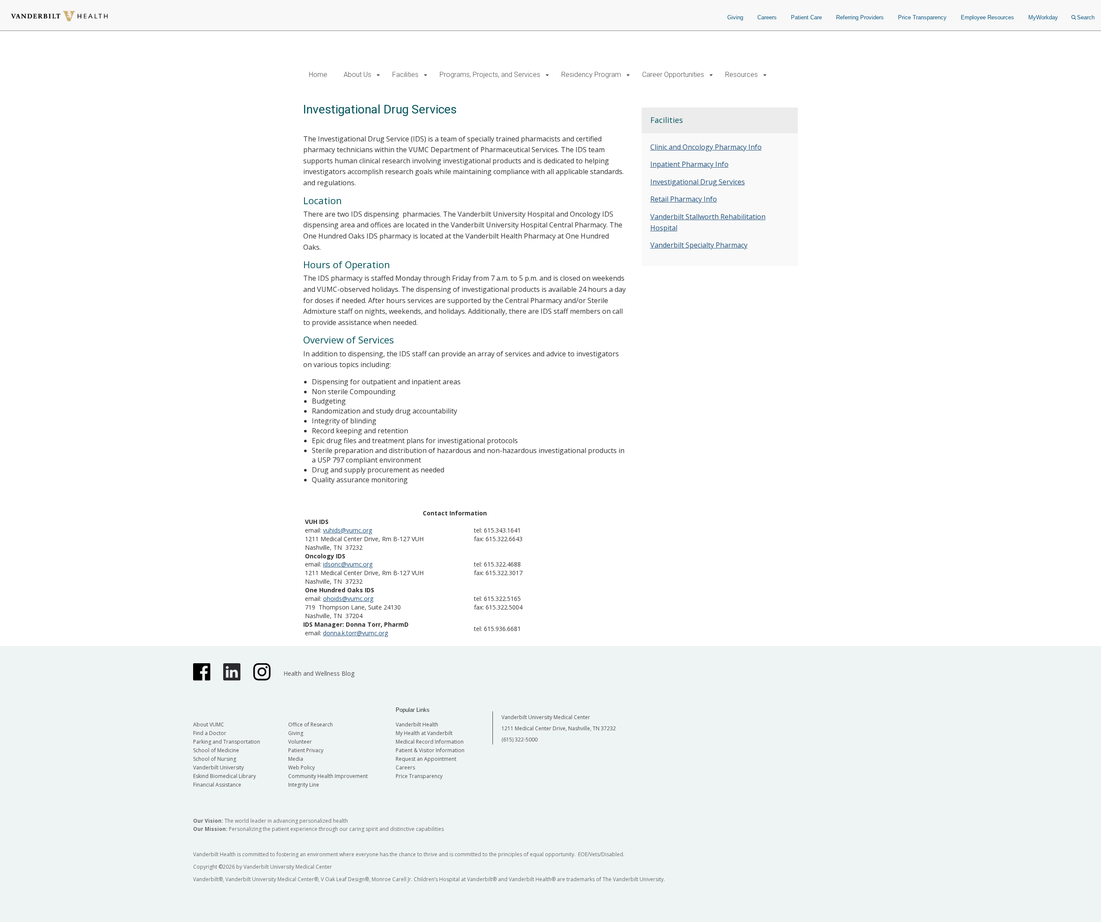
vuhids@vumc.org (347, 530)
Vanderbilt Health (417, 724)
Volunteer (300, 741)
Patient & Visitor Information (430, 750)
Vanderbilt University (218, 767)
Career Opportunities (673, 74)
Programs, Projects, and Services (490, 74)
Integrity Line (303, 784)
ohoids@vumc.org (348, 598)
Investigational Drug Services (697, 182)
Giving (735, 17)
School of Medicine (216, 750)
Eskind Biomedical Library (224, 776)
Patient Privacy (305, 750)
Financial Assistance (217, 784)
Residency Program (591, 74)
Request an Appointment (426, 759)
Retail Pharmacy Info (683, 199)
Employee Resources (987, 17)
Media (295, 759)
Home (318, 74)
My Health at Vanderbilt (424, 733)
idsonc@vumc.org (347, 564)
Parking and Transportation (226, 741)
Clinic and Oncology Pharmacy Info (706, 147)
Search (1086, 17)
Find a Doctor (209, 733)
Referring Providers (860, 17)
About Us (357, 74)
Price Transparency (922, 17)
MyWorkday (1043, 17)
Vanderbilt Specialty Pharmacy (698, 245)
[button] (378, 75)
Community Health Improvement (328, 776)
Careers (767, 17)
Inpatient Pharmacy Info (689, 164)
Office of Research (310, 724)
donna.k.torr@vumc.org (355, 633)
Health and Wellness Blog (318, 673)
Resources (741, 74)
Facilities (405, 74)
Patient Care (806, 17)
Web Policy (301, 767)
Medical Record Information (430, 741)
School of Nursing (214, 759)
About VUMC (208, 724)
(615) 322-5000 (519, 739)
